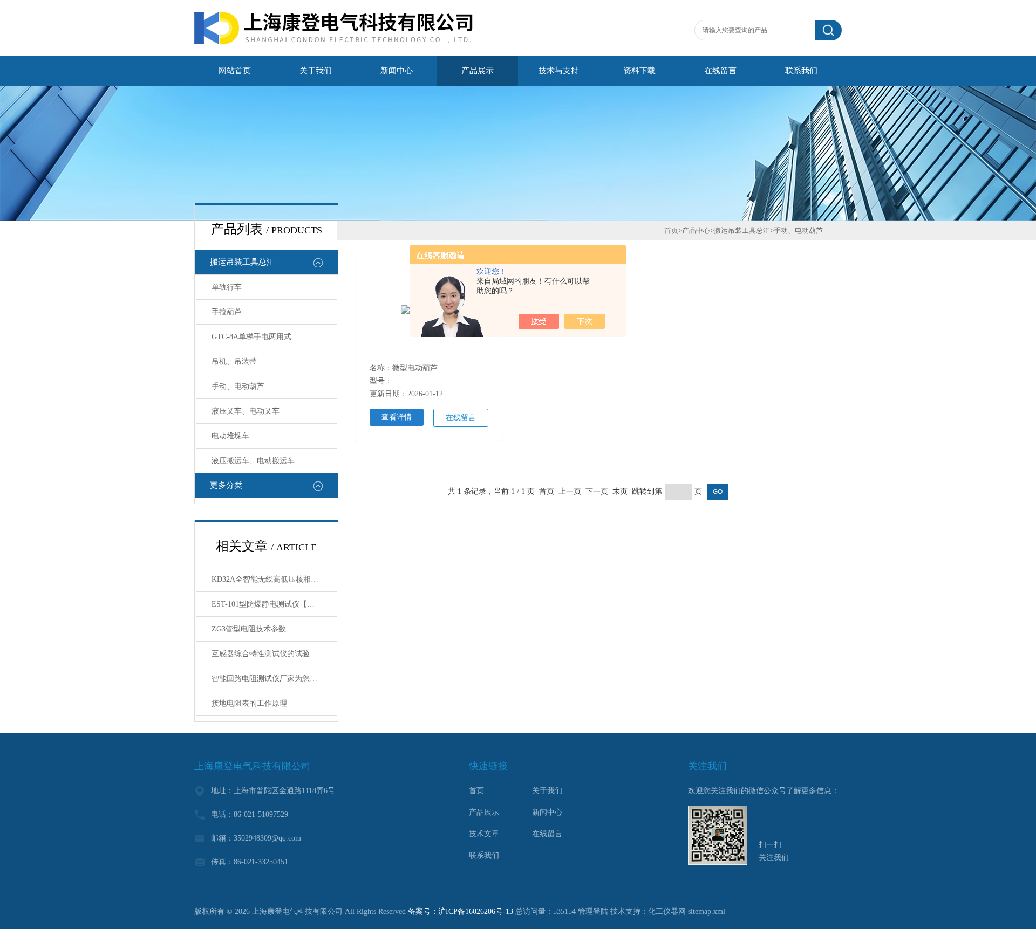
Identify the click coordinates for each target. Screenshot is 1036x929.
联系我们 (801, 70)
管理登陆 (593, 911)
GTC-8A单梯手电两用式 (251, 337)
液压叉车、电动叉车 (246, 411)
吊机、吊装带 (234, 361)
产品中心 (696, 230)
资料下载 (639, 70)
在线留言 (720, 70)
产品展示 (477, 70)
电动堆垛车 (230, 436)
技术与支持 (559, 70)
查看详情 (396, 417)
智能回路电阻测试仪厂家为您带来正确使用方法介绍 (274, 679)
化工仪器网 (667, 911)
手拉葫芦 (227, 312)
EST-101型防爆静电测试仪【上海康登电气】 (274, 604)
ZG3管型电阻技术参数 (249, 629)
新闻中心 (396, 70)
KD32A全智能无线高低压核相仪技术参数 (274, 579)
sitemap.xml (706, 911)
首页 (671, 230)
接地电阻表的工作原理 (249, 703)
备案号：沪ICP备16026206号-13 (460, 911)
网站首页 (235, 70)
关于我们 (315, 70)
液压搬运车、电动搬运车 (253, 461)
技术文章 (484, 834)
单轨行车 (227, 287)
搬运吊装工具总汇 (242, 262)
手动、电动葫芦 (238, 386)
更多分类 (226, 485)
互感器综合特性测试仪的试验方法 (268, 654)
